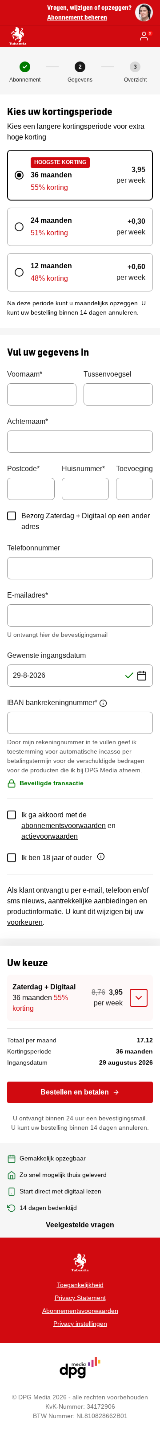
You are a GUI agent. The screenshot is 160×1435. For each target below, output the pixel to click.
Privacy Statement (80, 1297)
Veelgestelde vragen (80, 1225)
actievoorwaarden (49, 836)
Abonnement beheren (77, 17)
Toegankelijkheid (80, 1284)
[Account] (146, 36)
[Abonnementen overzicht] (17, 36)
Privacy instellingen (80, 1323)
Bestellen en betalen (74, 1092)
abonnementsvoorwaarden (63, 825)
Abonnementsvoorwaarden (80, 1310)
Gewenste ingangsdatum (46, 655)
